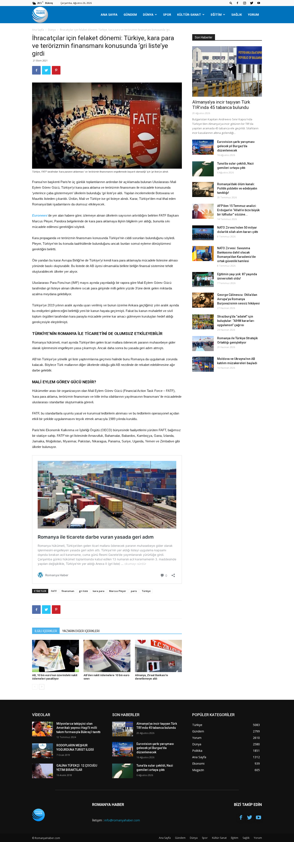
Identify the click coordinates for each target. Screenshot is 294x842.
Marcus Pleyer (117, 591)
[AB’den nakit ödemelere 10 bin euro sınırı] (107, 656)
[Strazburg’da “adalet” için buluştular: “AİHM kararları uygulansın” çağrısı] (203, 321)
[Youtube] (258, 3)
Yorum (253, 14)
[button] (231, 3)
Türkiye (146, 591)
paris (134, 591)
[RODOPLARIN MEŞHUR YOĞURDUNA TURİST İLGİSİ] (42, 750)
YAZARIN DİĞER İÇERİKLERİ (81, 631)
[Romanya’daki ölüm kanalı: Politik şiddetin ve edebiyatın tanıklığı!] (203, 189)
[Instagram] (244, 3)
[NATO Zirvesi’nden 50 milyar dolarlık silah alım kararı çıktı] (203, 232)
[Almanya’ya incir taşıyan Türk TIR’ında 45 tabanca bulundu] (227, 71)
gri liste (83, 591)
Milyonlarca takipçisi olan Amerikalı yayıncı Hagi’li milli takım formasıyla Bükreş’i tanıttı (78, 728)
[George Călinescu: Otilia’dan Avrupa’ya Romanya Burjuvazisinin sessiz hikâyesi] (203, 300)
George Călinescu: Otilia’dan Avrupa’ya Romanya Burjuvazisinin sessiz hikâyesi (238, 299)
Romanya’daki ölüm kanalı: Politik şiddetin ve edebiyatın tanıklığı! (237, 188)
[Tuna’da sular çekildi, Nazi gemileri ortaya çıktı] (203, 168)
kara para (98, 591)
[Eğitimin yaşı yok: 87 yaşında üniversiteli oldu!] (203, 279)
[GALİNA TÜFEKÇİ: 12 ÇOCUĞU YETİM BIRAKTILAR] (42, 771)
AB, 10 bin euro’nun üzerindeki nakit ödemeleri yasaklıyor (54, 677)
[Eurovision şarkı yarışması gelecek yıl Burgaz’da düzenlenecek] (203, 147)
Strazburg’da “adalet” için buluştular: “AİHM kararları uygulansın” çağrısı (235, 321)
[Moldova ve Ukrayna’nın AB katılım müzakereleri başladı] (203, 364)
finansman (68, 591)
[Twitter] (251, 3)
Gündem (130, 14)
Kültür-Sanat (189, 14)
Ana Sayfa (109, 14)
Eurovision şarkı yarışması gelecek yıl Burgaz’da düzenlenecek (236, 146)
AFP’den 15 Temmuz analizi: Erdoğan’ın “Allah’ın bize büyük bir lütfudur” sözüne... (238, 210)
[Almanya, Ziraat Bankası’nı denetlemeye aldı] (158, 656)
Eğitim (216, 14)
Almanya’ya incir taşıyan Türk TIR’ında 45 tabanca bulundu (221, 104)
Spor (167, 14)
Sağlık (236, 14)
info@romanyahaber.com (122, 820)
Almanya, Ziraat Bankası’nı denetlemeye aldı (151, 677)
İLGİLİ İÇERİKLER (46, 631)
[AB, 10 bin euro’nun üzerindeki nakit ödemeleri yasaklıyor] (55, 656)
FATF (54, 591)
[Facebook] (237, 3)
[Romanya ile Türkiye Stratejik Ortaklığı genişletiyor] (203, 343)
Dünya (148, 14)
